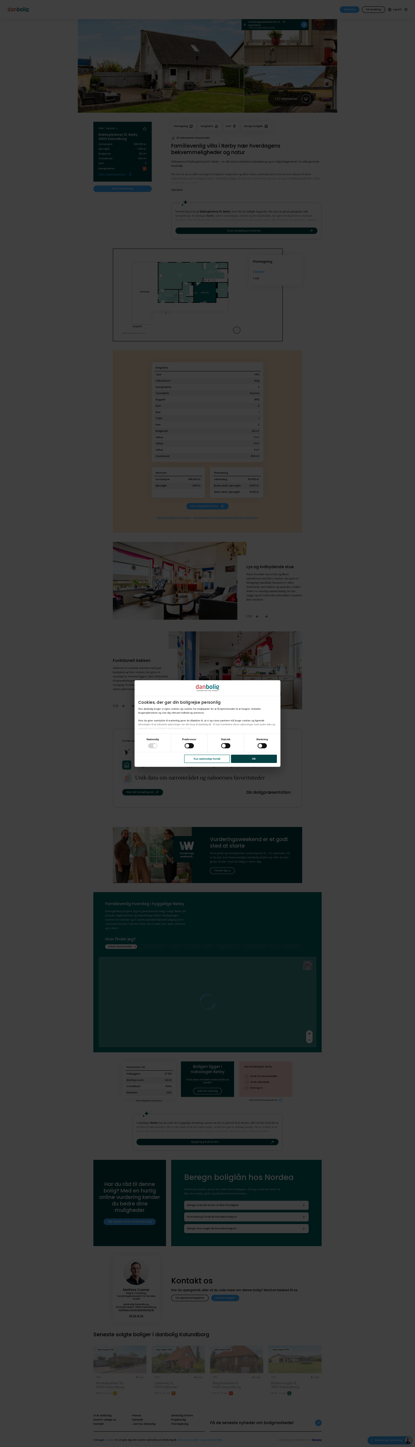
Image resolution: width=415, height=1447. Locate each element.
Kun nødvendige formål (207, 758)
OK (254, 758)
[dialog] (207, 723)
